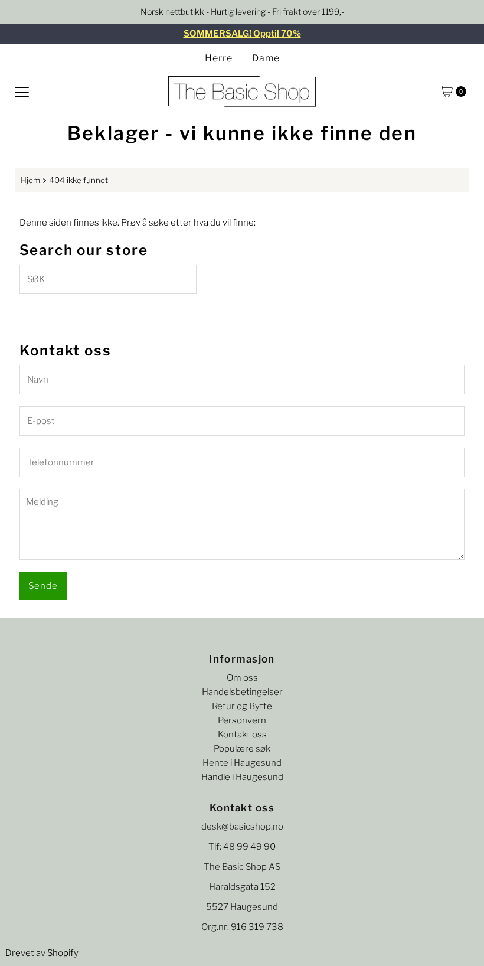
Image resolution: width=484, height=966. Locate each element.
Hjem (30, 180)
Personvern (242, 720)
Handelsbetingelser (242, 692)
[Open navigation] (22, 91)
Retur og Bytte (242, 706)
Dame (266, 58)
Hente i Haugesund (242, 763)
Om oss (242, 678)
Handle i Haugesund (242, 777)
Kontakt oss (242, 734)
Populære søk (242, 748)
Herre (219, 58)
